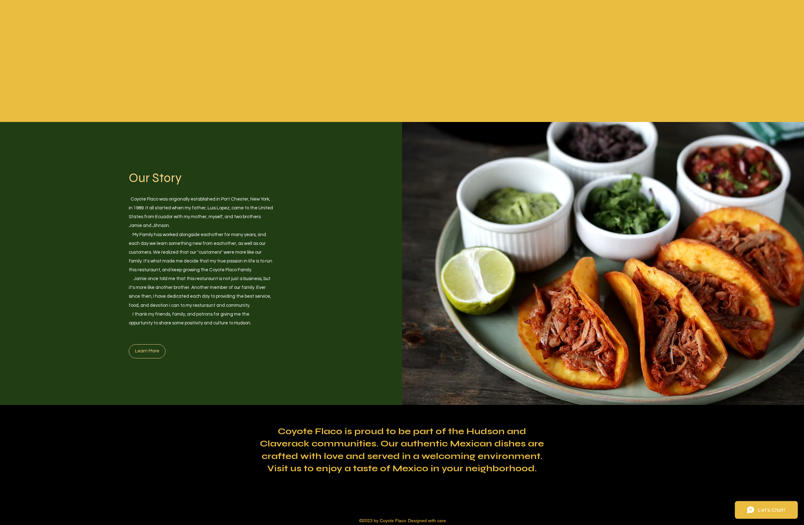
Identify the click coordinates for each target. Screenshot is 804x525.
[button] (147, 351)
